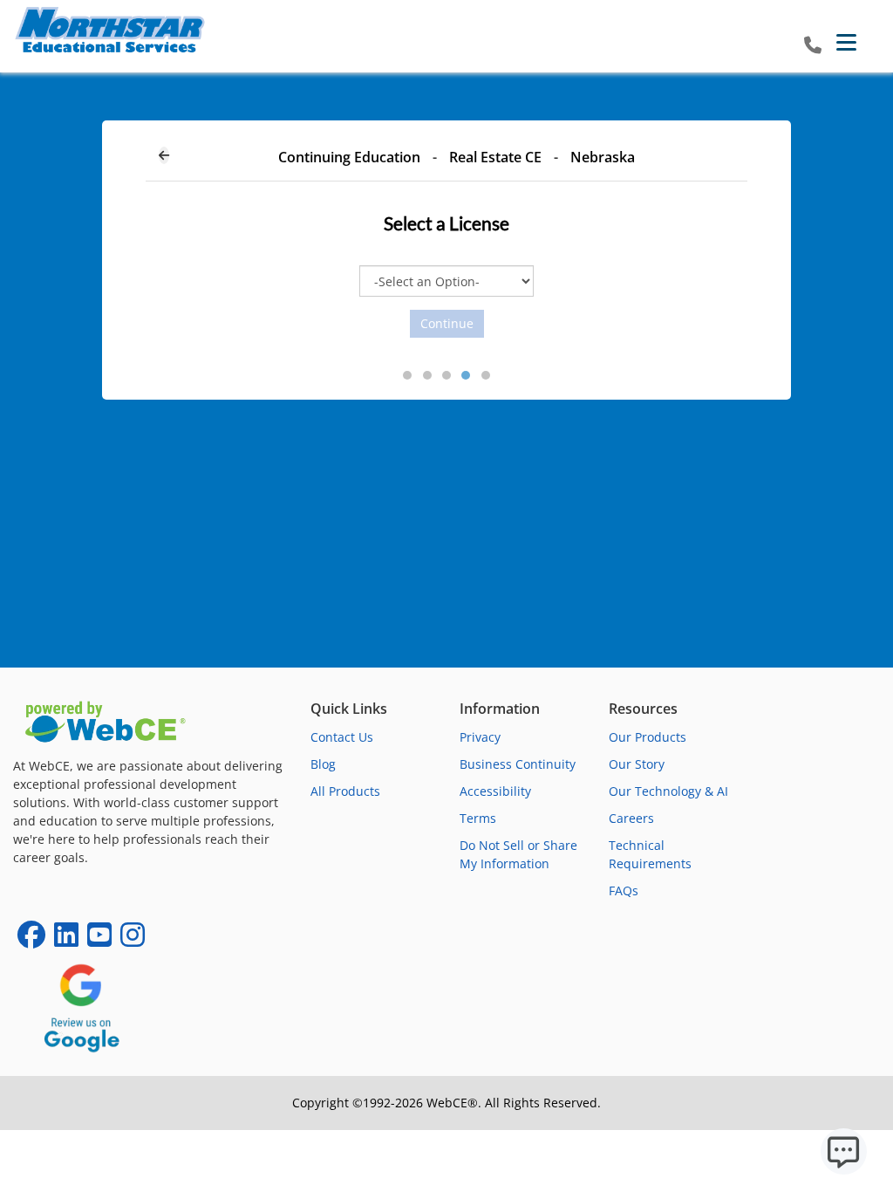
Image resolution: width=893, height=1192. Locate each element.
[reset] (164, 155)
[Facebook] (31, 940)
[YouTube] (99, 940)
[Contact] (813, 46)
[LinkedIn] (66, 940)
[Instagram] (132, 940)
